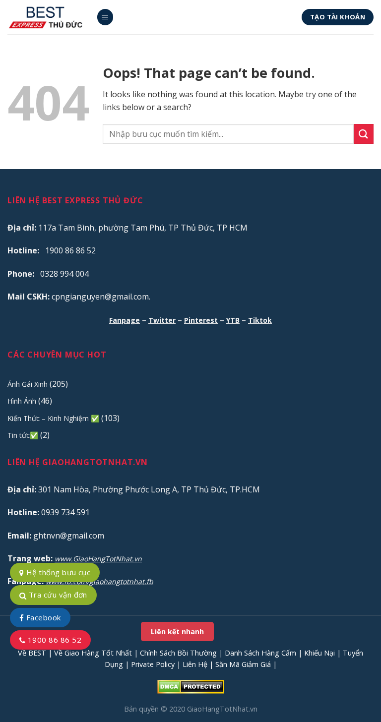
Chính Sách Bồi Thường (178, 653)
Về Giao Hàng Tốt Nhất (93, 653)
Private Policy (153, 664)
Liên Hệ (195, 664)
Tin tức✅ (22, 435)
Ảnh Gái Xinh (27, 384)
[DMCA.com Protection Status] (190, 686)
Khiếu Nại (319, 653)
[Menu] (105, 17)
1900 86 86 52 (53, 640)
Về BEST (32, 653)
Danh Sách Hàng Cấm (260, 653)
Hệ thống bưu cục (57, 572)
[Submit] (364, 133)
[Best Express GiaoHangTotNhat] (48, 17)
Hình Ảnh (21, 401)
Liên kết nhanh (177, 631)
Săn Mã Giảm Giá (243, 664)
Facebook (42, 617)
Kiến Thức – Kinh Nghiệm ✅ (53, 418)
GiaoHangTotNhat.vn (222, 709)
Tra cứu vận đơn (56, 595)
